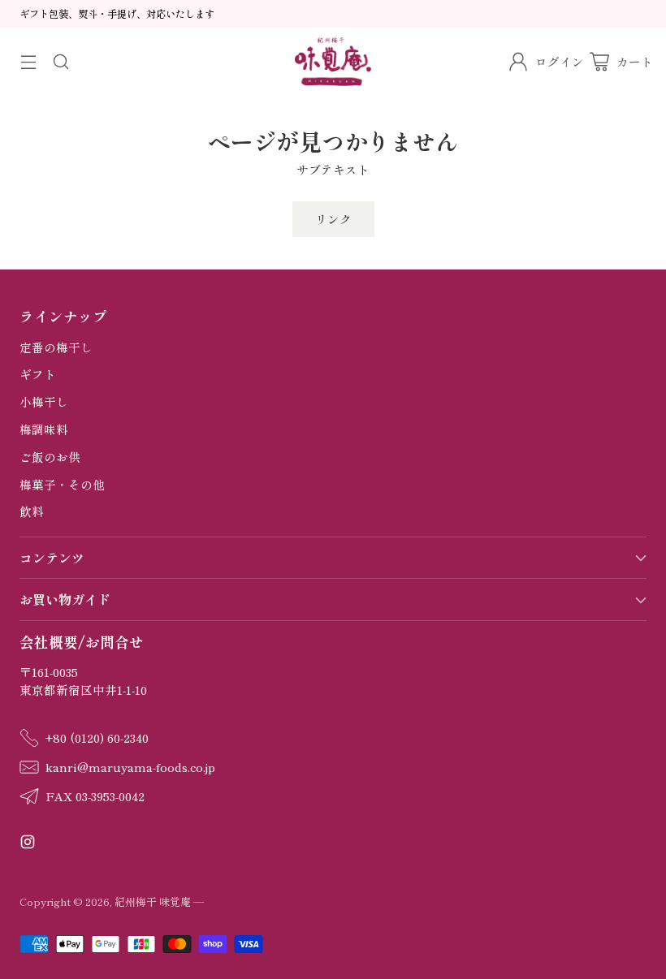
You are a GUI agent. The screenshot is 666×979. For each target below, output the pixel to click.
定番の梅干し (56, 347)
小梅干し (43, 401)
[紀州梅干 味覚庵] (333, 62)
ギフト (37, 373)
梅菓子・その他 (62, 484)
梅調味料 (43, 429)
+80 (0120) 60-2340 (97, 737)
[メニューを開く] (28, 61)
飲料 (31, 511)
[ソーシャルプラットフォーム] (27, 844)
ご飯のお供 (49, 456)
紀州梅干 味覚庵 (153, 901)
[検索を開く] (60, 61)
